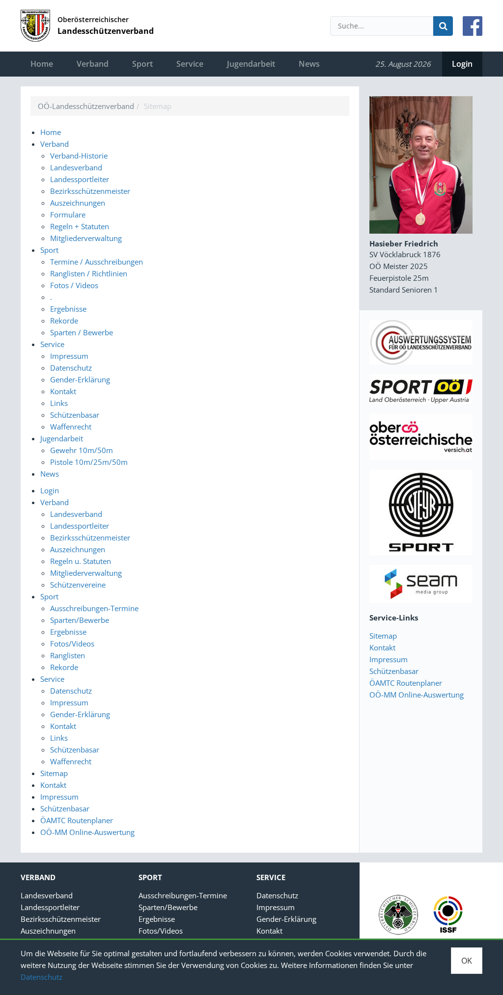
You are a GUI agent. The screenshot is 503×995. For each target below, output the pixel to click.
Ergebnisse (157, 919)
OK (466, 960)
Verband (93, 63)
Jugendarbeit (251, 63)
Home (41, 63)
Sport (142, 63)
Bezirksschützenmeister (61, 919)
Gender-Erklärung (286, 919)
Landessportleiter (50, 907)
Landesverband (47, 895)
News (309, 63)
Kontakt (382, 647)
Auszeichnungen (48, 931)
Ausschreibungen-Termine (183, 895)
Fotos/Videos (161, 931)
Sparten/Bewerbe (168, 907)
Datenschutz (41, 977)
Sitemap (383, 636)
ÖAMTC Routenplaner (405, 683)
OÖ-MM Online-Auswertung (416, 694)
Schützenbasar (394, 671)
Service (189, 63)
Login (462, 63)
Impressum (388, 659)
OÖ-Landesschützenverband (86, 106)
